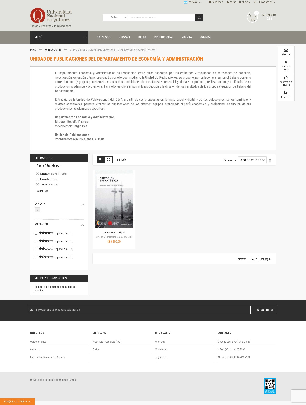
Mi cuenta (160, 341)
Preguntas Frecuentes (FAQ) (107, 341)
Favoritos (217, 2)
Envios (96, 349)
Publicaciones (53, 49)
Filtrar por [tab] (43, 158)
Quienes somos (38, 341)
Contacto (34, 349)
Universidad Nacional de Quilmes (47, 357)
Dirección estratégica (114, 232)
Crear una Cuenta (240, 2)
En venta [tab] (40, 203)
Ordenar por (230, 160)
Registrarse (161, 357)
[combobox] (153, 17)
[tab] (59, 176)
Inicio (33, 49)
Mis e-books (161, 349)
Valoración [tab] (41, 224)
